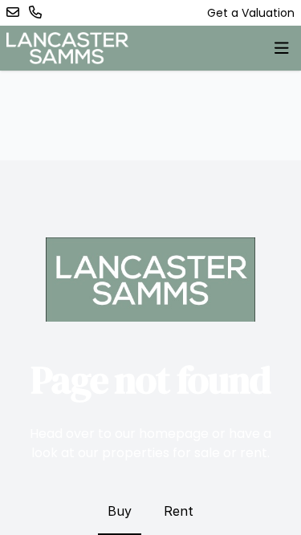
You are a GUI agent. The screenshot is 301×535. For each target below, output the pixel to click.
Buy (120, 511)
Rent (178, 511)
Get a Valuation (251, 13)
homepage (174, 433)
